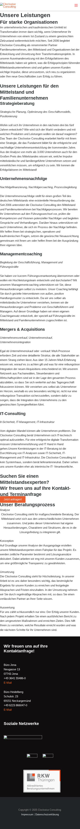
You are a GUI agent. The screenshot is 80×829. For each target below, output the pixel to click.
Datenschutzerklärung (47, 814)
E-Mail (8, 682)
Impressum (27, 814)
